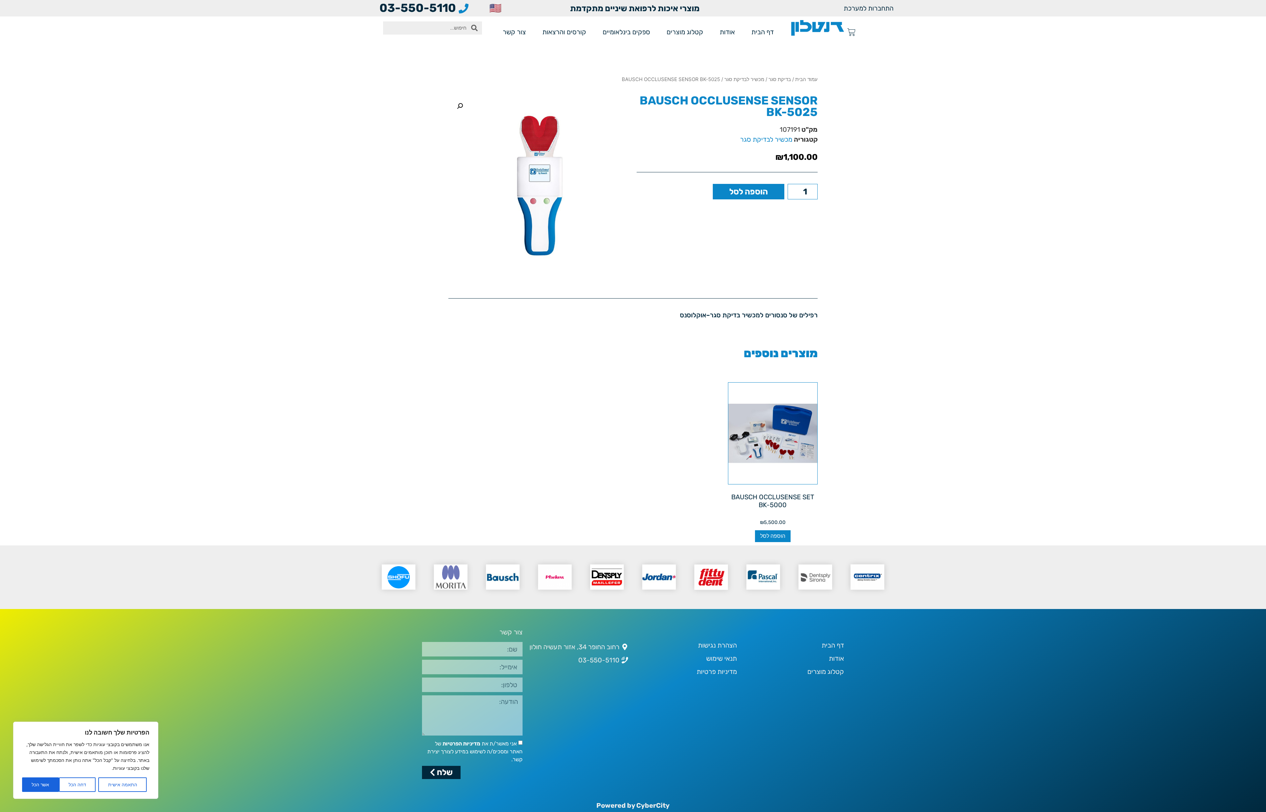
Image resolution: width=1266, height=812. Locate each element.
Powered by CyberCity (633, 805)
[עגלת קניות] (851, 32)
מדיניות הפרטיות (461, 743)
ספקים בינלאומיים (626, 32)
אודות (727, 32)
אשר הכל (40, 784)
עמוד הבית (806, 79)
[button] (460, 106)
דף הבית (762, 32)
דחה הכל (77, 784)
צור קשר (514, 32)
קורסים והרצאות (564, 32)
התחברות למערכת (868, 8)
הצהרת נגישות (717, 645)
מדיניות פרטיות (717, 671)
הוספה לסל (748, 191)
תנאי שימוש (721, 658)
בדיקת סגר (780, 79)
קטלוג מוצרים (685, 32)
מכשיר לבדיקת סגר (744, 79)
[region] (85, 760)
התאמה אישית (122, 784)
